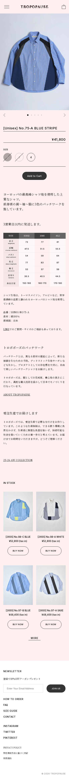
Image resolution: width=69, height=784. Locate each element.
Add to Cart (34, 176)
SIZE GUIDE (10, 710)
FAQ (5, 704)
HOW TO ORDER (13, 699)
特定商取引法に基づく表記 (15, 752)
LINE (6, 329)
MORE (34, 638)
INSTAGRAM (10, 726)
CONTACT (9, 716)
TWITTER (9, 731)
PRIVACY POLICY (12, 747)
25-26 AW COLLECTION (17, 460)
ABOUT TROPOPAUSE (16, 394)
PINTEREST (10, 737)
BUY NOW (18, 551)
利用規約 (7, 758)
